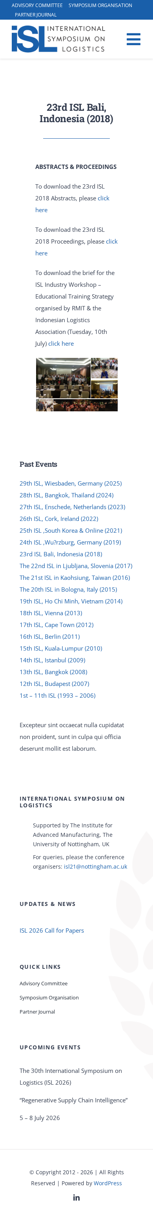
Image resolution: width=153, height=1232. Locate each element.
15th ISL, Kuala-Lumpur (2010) (61, 648)
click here (61, 343)
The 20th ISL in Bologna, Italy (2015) (68, 589)
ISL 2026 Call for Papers (52, 930)
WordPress (108, 1183)
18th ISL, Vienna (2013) (51, 613)
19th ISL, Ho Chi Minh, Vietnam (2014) (71, 601)
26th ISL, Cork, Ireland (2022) (59, 518)
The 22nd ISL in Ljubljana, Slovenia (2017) (76, 566)
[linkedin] (76, 1197)
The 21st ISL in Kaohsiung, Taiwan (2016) (75, 577)
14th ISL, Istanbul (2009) (52, 660)
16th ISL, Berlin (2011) (50, 636)
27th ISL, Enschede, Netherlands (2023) (72, 507)
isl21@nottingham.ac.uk (95, 866)
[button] (62, 378)
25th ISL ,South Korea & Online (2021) (71, 530)
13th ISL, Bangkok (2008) (53, 672)
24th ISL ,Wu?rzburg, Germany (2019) (70, 542)
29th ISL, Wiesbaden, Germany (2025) (71, 483)
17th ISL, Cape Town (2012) (56, 625)
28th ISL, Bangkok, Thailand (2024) (66, 495)
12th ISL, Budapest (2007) (54, 684)
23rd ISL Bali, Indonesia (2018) (61, 554)
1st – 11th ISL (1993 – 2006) (57, 695)
